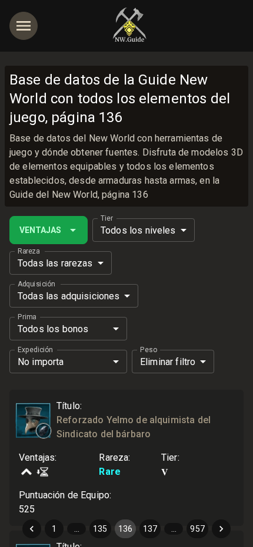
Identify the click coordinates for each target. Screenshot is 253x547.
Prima (27, 317)
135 (100, 529)
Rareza (28, 251)
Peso (148, 350)
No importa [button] (41, 361)
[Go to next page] (221, 528)
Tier (107, 218)
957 (197, 529)
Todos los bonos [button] (53, 329)
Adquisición (36, 284)
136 (125, 529)
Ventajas (40, 230)
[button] (43, 431)
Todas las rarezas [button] (55, 263)
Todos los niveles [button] (138, 230)
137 (150, 529)
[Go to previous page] (31, 528)
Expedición (35, 350)
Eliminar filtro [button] (167, 361)
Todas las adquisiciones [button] (68, 296)
